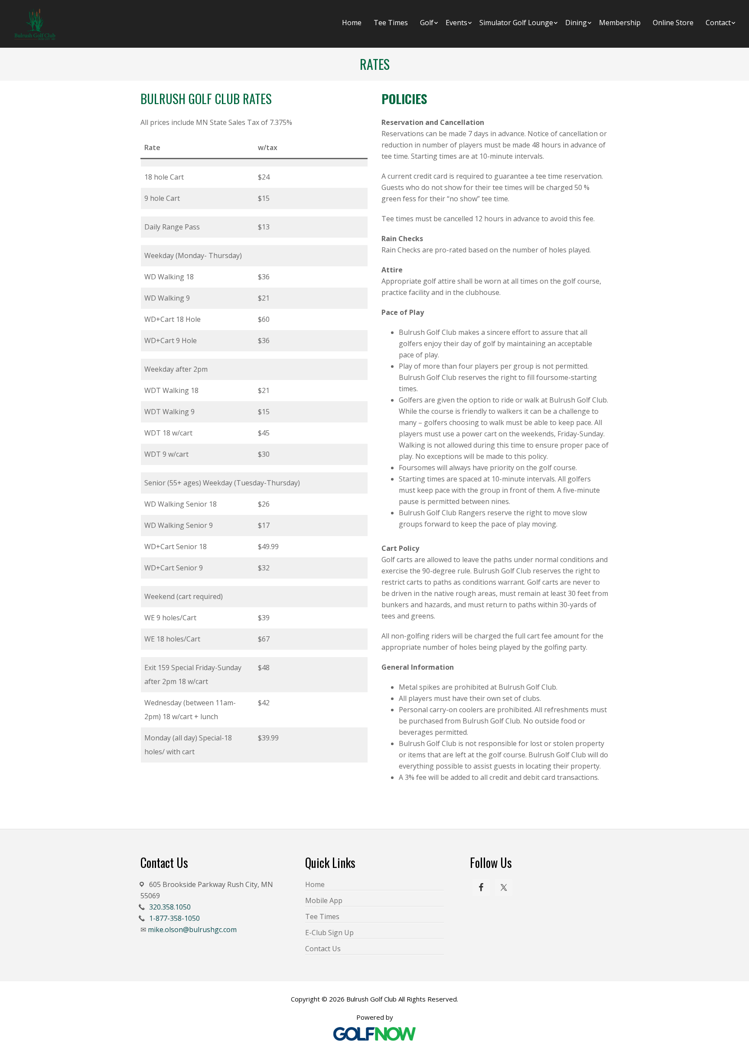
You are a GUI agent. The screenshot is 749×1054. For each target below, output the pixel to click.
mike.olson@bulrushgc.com (192, 929)
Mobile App (323, 900)
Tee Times (322, 916)
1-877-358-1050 (174, 918)
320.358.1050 (170, 907)
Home (315, 884)
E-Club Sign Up (329, 932)
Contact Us (323, 948)
